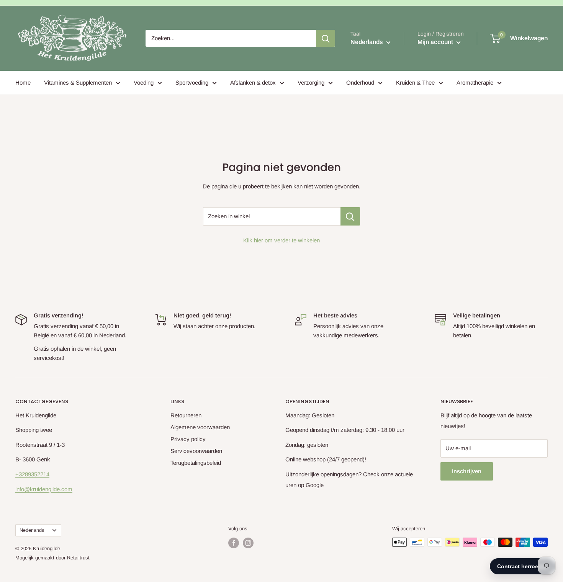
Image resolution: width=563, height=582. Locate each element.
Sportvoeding (191, 82)
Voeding (144, 82)
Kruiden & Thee (415, 82)
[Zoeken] (325, 38)
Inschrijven (466, 471)
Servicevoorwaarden (196, 451)
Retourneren (185, 415)
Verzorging (311, 82)
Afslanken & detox (253, 82)
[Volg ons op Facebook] (233, 543)
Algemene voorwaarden (200, 427)
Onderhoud (360, 82)
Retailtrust (78, 558)
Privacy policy (188, 439)
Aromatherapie (475, 82)
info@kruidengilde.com (43, 489)
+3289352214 (32, 474)
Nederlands (32, 530)
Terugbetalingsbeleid (195, 462)
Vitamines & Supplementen (78, 82)
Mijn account (436, 42)
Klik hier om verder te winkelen (281, 240)
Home (23, 82)
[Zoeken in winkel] (350, 216)
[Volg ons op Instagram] (248, 543)
